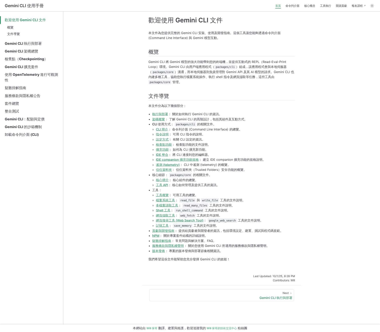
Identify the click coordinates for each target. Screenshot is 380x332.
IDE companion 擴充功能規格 (177, 160)
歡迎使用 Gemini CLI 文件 (25, 20)
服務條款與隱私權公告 (22, 96)
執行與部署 (160, 114)
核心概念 (309, 5)
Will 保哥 (151, 328)
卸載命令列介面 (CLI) (22, 134)
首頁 (278, 5)
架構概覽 (158, 119)
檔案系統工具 (165, 200)
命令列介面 (292, 5)
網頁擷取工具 (165, 215)
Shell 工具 (163, 210)
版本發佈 (158, 251)
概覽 (10, 27)
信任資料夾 (164, 170)
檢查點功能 (164, 144)
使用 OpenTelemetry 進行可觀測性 (31, 77)
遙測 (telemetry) (168, 165)
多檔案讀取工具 (167, 205)
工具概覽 (162, 195)
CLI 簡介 (162, 129)
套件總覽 (12, 103)
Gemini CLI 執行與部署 (23, 43)
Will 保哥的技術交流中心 (222, 328)
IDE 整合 (162, 155)
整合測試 (12, 111)
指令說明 (162, 134)
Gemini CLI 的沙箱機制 (23, 127)
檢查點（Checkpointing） (26, 59)
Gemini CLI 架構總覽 (21, 51)
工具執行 (325, 5)
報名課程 (357, 5)
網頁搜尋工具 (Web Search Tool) (179, 220)
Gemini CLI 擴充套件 (21, 67)
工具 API (162, 185)
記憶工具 (162, 225)
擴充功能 (162, 149)
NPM (155, 236)
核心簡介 (162, 180)
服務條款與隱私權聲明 (168, 246)
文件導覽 (13, 34)
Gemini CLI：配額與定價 (25, 119)
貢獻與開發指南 (163, 231)
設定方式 (162, 139)
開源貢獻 (341, 5)
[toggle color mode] (372, 6)
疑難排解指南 (15, 88)
